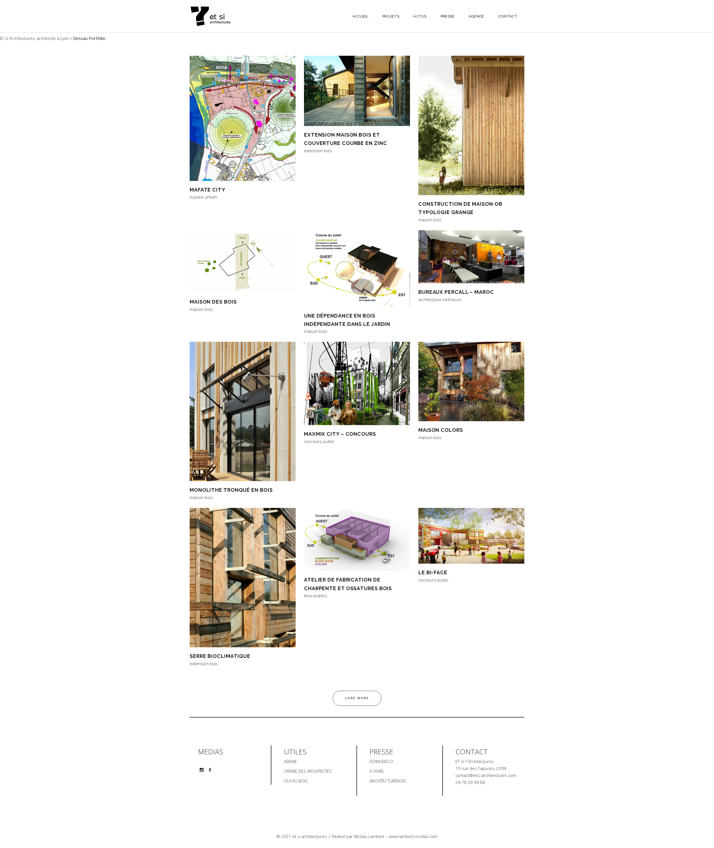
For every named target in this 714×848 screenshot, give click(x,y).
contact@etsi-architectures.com (485, 775)
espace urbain (203, 197)
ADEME (290, 761)
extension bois (318, 151)
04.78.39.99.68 (470, 782)
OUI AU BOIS (296, 781)
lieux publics (315, 595)
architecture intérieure (440, 299)
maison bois (430, 220)
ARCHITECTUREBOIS (388, 781)
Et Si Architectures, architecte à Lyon (34, 38)
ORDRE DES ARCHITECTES (308, 771)
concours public (319, 441)
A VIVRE (377, 771)
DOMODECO (381, 761)
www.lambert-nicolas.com (413, 836)
